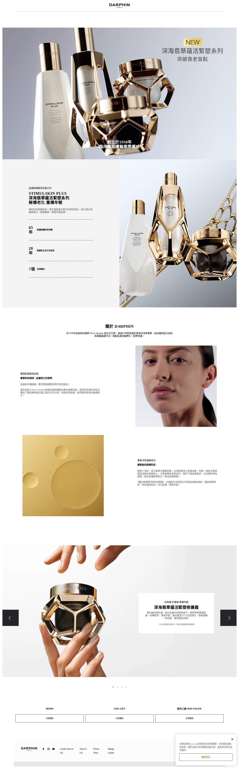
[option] (119, 613)
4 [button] (126, 687)
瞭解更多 (205, 757)
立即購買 (49, 718)
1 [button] (113, 687)
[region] (205, 749)
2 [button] (117, 687)
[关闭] (232, 739)
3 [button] (121, 687)
